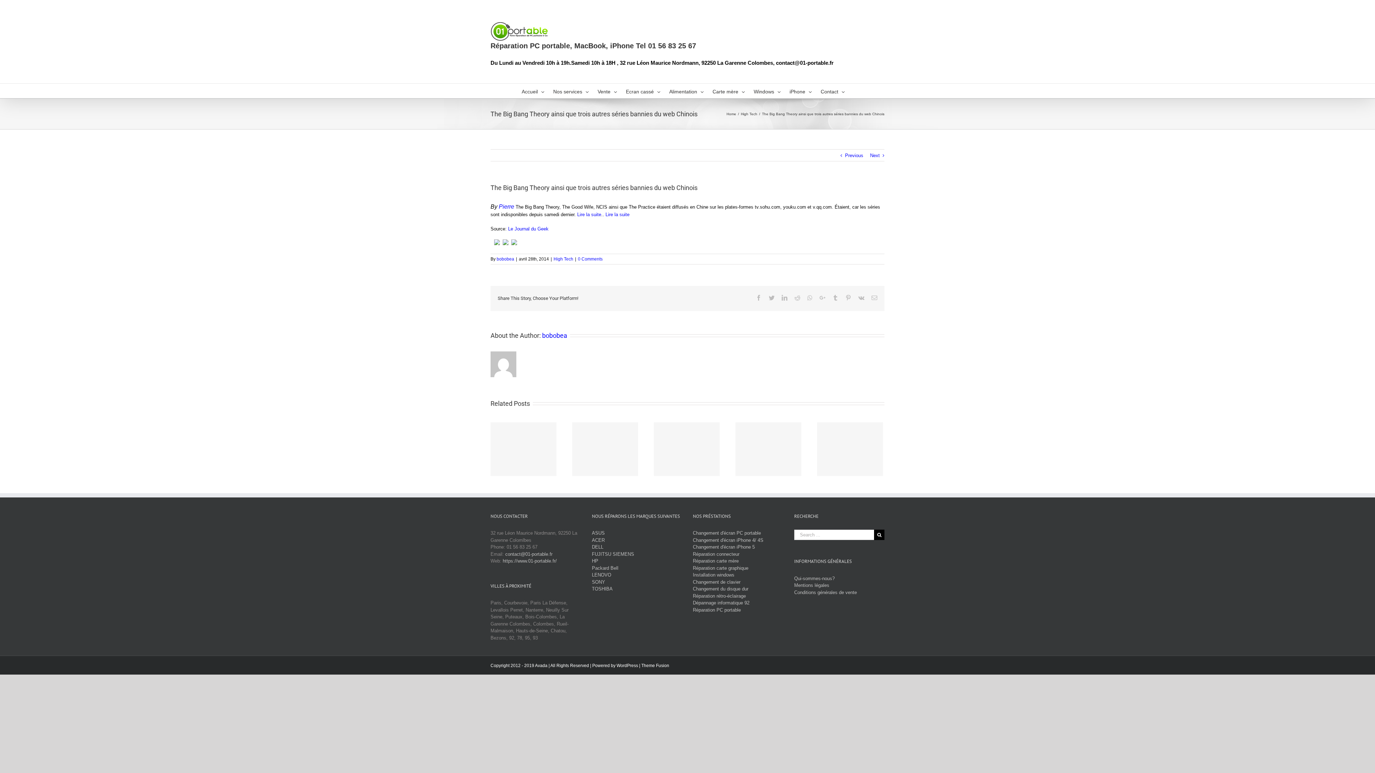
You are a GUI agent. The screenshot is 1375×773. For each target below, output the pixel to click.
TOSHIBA (602, 589)
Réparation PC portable (717, 610)
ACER (598, 540)
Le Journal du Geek (528, 229)
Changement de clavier (716, 582)
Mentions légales (811, 585)
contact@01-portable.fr (529, 554)
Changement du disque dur (720, 589)
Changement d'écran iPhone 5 (724, 547)
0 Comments (590, 259)
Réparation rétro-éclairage (719, 596)
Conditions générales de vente (825, 592)
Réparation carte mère (716, 561)
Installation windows (713, 575)
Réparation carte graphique (720, 568)
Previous (854, 155)
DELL (597, 547)
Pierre (506, 207)
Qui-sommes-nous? (814, 578)
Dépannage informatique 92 (721, 603)
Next (875, 155)
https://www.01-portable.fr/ (530, 561)
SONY (598, 582)
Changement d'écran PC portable (727, 533)
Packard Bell (605, 568)
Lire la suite (589, 214)
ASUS (598, 533)
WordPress (627, 665)
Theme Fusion (655, 665)
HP (595, 561)
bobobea (505, 259)
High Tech (563, 259)
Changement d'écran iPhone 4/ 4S (728, 540)
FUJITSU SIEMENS (613, 554)
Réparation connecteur (716, 554)
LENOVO (601, 575)
